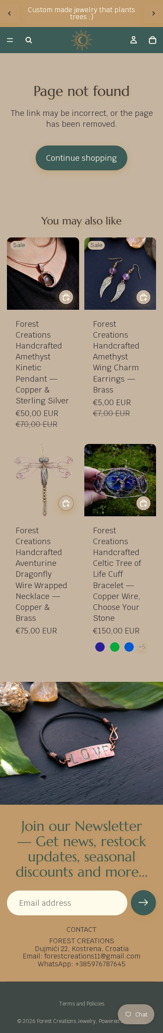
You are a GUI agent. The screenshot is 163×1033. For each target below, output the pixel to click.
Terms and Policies (81, 1003)
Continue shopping (81, 158)
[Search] (28, 40)
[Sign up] (143, 902)
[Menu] (10, 40)
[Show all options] (142, 647)
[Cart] (152, 40)
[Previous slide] (9, 13)
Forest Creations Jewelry (66, 1021)
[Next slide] (153, 13)
